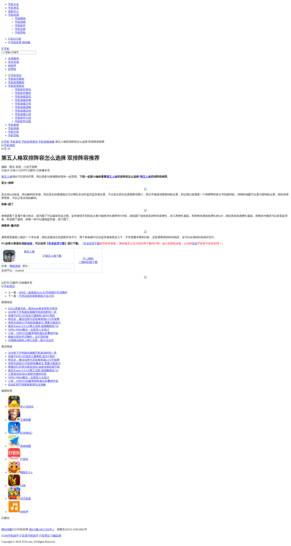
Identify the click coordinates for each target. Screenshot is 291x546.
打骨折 (24, 459)
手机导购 (13, 135)
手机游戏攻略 (23, 107)
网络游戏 (15, 266)
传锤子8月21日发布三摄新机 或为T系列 (31, 315)
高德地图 (25, 446)
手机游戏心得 (23, 114)
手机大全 (13, 4)
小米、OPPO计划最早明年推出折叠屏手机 (33, 333)
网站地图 (6, 529)
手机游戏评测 (23, 100)
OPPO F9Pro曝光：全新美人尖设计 (28, 329)
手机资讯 (13, 7)
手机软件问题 (23, 121)
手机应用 (13, 14)
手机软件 (20, 25)
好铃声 (12, 65)
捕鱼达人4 (26, 472)
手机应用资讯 (16, 86)
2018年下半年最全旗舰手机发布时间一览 (32, 312)
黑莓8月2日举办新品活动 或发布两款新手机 (34, 366)
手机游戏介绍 (23, 103)
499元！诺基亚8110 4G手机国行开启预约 (43, 292)
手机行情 (13, 132)
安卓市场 (13, 62)
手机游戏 (20, 22)
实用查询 (13, 58)
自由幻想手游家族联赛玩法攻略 (27, 384)
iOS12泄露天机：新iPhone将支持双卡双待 (32, 308)
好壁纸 (12, 69)
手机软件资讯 (23, 89)
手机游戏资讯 (23, 96)
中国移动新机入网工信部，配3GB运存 (31, 340)
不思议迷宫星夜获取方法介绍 (36, 296)
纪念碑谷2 (26, 432)
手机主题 (20, 29)
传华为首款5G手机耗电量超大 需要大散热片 (34, 322)
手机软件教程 (16, 78)
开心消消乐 (27, 406)
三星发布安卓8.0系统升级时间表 (27, 374)
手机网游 (20, 18)
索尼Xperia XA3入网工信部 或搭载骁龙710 (33, 326)
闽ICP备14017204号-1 (41, 529)
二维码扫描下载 (88, 262)
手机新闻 (13, 124)
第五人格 (6, 176)
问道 (23, 485)
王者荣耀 (25, 419)
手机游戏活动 (23, 110)
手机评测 (13, 128)
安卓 (194, 243)
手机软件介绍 (23, 117)
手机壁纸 (20, 32)
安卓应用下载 (56, 243)
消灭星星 (25, 498)
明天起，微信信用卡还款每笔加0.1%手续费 (33, 319)
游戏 (29, 243)
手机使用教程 (16, 82)
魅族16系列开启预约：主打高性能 (28, 336)
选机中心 (13, 11)
